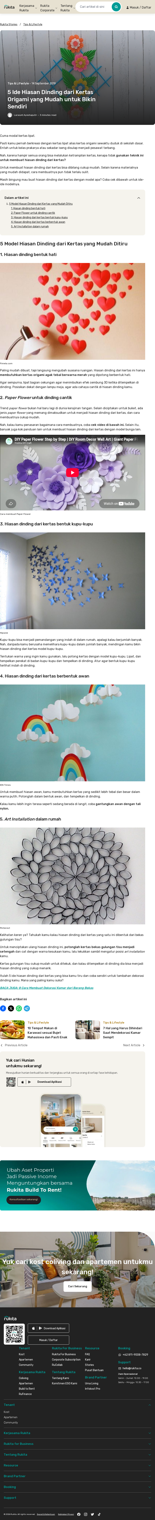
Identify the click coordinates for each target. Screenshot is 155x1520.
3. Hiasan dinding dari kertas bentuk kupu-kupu (39, 217)
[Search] (116, 6)
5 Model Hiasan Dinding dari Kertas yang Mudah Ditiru (41, 203)
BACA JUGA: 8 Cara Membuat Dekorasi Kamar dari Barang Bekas (46, 988)
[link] (44, 1082)
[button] (139, 8)
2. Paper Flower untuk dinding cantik (33, 213)
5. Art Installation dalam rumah (30, 226)
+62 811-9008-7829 (135, 1354)
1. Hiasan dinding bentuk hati (28, 208)
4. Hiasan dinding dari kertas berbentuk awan (38, 222)
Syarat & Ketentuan (46, 1514)
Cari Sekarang (77, 1286)
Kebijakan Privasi (66, 1514)
